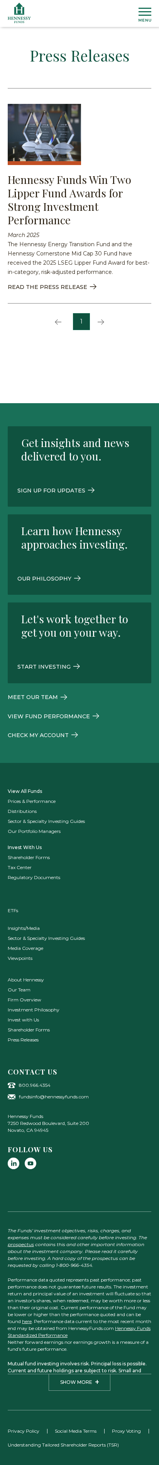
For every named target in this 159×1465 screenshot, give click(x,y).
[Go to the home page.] (19, 13)
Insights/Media (24, 928)
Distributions (22, 811)
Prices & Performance (32, 801)
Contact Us (32, 1071)
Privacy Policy (23, 1431)
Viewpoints (20, 958)
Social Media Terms (75, 1431)
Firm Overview (24, 1000)
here (27, 1321)
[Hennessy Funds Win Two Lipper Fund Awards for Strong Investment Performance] (44, 134)
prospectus (21, 1244)
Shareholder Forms (29, 857)
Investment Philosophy (33, 1010)
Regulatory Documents (34, 877)
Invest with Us (23, 1020)
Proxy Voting (126, 1431)
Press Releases (23, 1040)
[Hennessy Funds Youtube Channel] (30, 1163)
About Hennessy (26, 980)
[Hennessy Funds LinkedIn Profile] (13, 1163)
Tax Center (20, 867)
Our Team (19, 990)
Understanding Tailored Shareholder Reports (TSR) (63, 1445)
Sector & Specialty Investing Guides (46, 821)
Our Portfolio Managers (34, 831)
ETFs (13, 910)
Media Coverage (25, 948)
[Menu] (145, 15)
